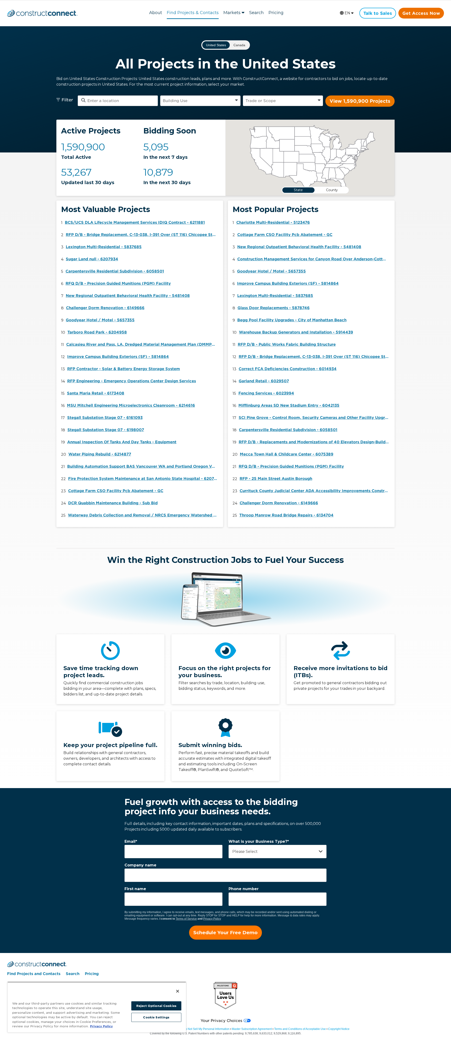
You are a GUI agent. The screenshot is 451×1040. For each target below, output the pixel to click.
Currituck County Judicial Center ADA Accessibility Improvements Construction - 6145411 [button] (316, 491)
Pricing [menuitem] (92, 974)
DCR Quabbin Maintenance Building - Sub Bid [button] (113, 503)
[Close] (177, 991)
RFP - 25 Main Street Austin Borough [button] (276, 478)
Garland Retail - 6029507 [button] (264, 381)
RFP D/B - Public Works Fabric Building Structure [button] (287, 344)
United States (216, 45)
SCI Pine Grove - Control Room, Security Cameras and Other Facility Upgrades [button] (315, 417)
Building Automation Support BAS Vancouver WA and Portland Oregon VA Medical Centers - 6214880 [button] (143, 466)
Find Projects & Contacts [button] (193, 12)
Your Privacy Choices (221, 1020)
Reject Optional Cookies (156, 1006)
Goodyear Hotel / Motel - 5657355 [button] (100, 320)
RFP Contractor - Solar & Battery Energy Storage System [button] (123, 369)
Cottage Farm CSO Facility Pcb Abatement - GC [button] (115, 491)
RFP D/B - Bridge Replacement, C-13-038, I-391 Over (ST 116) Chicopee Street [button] (142, 234)
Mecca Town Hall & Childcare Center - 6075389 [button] (286, 454)
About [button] (155, 12)
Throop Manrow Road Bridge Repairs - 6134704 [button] (286, 515)
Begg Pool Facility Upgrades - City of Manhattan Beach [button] (291, 320)
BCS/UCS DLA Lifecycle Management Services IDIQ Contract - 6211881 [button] (135, 222)
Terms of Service (186, 918)
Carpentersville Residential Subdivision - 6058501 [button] (115, 271)
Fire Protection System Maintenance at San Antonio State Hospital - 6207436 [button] (144, 478)
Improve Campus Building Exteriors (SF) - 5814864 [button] (118, 356)
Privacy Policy (212, 918)
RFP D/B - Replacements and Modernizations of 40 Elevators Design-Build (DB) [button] (315, 442)
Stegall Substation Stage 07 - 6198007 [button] (105, 430)
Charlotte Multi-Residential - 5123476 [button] (273, 222)
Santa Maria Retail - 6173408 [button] (95, 393)
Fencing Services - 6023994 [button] (266, 393)
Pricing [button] (276, 12)
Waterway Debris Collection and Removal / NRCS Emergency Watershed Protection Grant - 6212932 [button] (144, 515)
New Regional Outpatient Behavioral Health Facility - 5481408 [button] (128, 295)
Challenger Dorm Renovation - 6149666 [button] (105, 308)
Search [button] (256, 12)
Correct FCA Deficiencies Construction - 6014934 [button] (288, 369)
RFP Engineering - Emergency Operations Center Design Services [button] (131, 381)
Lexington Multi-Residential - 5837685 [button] (104, 247)
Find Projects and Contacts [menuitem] (33, 974)
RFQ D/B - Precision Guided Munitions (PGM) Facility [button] (118, 283)
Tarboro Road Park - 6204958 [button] (97, 332)
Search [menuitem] (72, 974)
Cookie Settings (156, 1017)
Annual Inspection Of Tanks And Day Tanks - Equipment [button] (121, 442)
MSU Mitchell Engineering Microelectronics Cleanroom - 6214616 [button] (131, 405)
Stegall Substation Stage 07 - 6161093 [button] (105, 417)
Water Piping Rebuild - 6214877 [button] (99, 454)
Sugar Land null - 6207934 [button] (92, 259)
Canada (239, 45)
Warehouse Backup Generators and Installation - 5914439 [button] (296, 332)
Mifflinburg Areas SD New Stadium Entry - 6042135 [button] (288, 405)
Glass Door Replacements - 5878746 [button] (273, 308)
